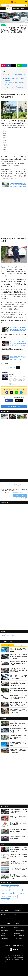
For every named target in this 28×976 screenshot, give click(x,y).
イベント (17, 919)
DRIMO (9, 896)
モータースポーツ (5, 919)
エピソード (12, 890)
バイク (15, 893)
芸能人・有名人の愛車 (7, 893)
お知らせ (3, 935)
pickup (3, 635)
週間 (8, 645)
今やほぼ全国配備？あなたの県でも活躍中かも (14, 83)
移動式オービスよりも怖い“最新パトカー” (15, 75)
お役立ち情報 (16, 8)
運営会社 (3, 927)
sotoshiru (22, 893)
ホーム (3, 8)
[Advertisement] (14, 49)
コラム (8, 635)
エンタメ (17, 914)
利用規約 (25, 498)
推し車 (14, 896)
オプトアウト (4, 933)
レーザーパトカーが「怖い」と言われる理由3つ (14, 79)
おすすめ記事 (5, 890)
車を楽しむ (23, 8)
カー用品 (3, 914)
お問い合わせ (17, 933)
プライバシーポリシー (19, 930)
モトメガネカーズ (14, 886)
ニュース (9, 8)
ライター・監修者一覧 (19, 935)
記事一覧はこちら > (13, 384)
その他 (17, 923)
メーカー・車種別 (5, 923)
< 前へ (10, 367)
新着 (13, 635)
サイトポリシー (4, 930)
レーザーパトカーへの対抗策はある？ (14, 87)
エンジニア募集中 (18, 938)
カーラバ (20, 890)
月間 (21, 645)
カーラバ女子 (5, 886)
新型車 (3, 896)
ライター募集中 (4, 938)
